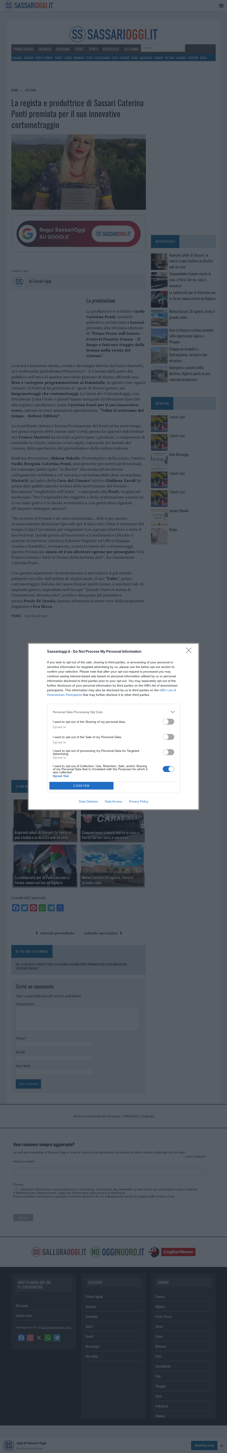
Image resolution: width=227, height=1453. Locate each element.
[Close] (190, 652)
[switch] (168, 722)
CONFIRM (81, 785)
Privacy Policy (138, 801)
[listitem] (113, 712)
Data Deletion (88, 801)
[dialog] (113, 726)
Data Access (113, 801)
